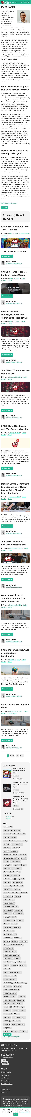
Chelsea (17, 938)
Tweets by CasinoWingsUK (11, 1036)
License (16, 847)
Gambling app (17, 1003)
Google (7, 1003)
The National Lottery (11, 854)
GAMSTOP (4, 1092)
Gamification (18, 913)
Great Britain (8, 948)
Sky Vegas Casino (18, 1024)
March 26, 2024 (19, 793)
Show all (8, 1034)
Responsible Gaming (11, 841)
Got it (15, 1114)
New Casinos (5, 1075)
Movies (24, 892)
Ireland (23, 865)
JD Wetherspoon (17, 944)
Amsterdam (8, 938)
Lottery (7, 847)
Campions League (18, 1010)
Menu (25, 2)
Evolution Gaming (10, 993)
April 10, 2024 (19, 779)
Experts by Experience (11, 989)
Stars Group (8, 983)
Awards (22, 996)
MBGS (24, 983)
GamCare (15, 892)
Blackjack (7, 913)
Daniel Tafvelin (24, 233)
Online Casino (19, 834)
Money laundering (10, 934)
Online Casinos (6, 1072)
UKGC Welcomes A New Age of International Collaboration (15, 653)
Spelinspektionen (10, 951)
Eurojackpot (8, 958)
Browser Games (9, 1000)
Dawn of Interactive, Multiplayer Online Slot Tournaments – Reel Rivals (14, 314)
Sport (14, 713)
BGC (6, 861)
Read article (6, 256)
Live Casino (8, 910)
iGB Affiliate (8, 896)
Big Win (21, 879)
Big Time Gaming (18, 1017)
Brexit (24, 858)
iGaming (7, 1017)
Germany (7, 889)
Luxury (14, 924)
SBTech (17, 927)
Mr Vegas (17, 986)
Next (21, 756)
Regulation (8, 875)
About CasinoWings (7, 1084)
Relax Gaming (9, 899)
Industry (14, 851)
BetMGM (7, 1021)
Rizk (14, 917)
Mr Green (7, 872)
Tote (6, 976)
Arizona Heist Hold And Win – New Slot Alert (19, 771)
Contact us (4, 1087)
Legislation (8, 844)
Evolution (18, 910)
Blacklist (14, 965)
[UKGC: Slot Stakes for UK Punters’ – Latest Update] (7, 788)
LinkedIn (4, 207)
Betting (15, 865)
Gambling (8, 827)
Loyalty (7, 917)
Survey (14, 941)
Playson (23, 1031)
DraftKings (8, 927)
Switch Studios (9, 920)
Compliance (18, 886)
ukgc (6, 851)
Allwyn (7, 1024)
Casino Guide (5, 1081)
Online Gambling (10, 879)
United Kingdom (10, 837)
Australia (23, 941)
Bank (6, 965)
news (18, 868)
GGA (16, 1014)
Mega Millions (9, 931)
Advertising (8, 1014)
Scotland (16, 889)
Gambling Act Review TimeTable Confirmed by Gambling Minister (13, 598)
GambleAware (9, 868)
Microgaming (17, 882)
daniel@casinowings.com (9, 203)
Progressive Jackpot (11, 906)
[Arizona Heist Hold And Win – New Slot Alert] (7, 774)
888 (17, 983)
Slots (24, 841)
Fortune (22, 962)
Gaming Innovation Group (12, 972)
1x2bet (7, 941)
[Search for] (15, 2)
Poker (17, 875)
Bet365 (22, 965)
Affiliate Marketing (10, 979)
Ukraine (13, 962)
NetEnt (17, 896)
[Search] (21, 2)
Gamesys (16, 1021)
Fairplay (19, 920)
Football (16, 872)
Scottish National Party (11, 955)
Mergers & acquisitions (11, 858)
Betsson (7, 969)
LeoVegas (8, 986)
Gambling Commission (12, 830)
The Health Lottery (10, 996)
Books (17, 958)
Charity (7, 865)
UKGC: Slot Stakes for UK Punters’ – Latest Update (20, 785)
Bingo (6, 892)
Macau (7, 924)
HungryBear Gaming (11, 1031)
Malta (6, 944)
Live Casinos (5, 1078)
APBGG (7, 1010)
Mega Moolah (19, 1007)
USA (6, 962)
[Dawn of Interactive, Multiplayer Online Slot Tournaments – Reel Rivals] (7, 803)
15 (18, 756)
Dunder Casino (9, 903)
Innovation (8, 886)
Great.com (8, 1007)
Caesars (20, 1000)
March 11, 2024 (19, 809)
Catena (13, 976)
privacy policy (25, 1112)
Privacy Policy (5, 1090)
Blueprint (7, 1028)
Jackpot (23, 854)
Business (8, 834)
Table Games (15, 861)
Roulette (7, 882)
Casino (5, 235)
